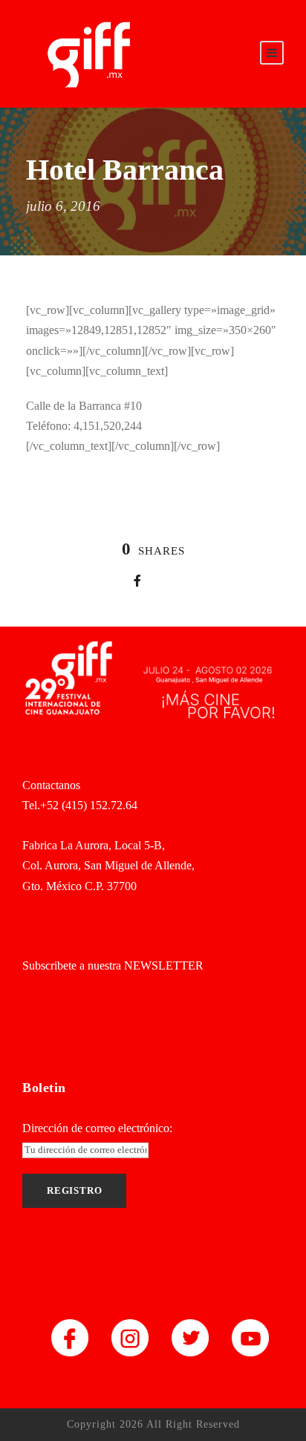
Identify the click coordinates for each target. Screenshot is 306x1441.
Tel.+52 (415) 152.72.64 (79, 805)
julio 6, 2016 (63, 206)
